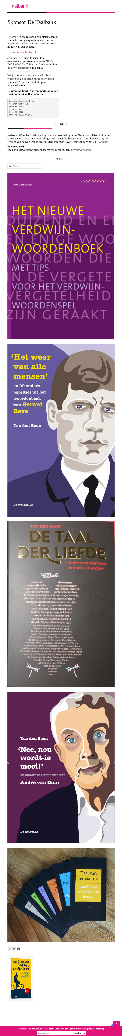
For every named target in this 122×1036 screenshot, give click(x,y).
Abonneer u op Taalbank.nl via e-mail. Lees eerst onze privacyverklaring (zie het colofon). (60, 1029)
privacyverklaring (81, 149)
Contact (103, 141)
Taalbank (19, 6)
